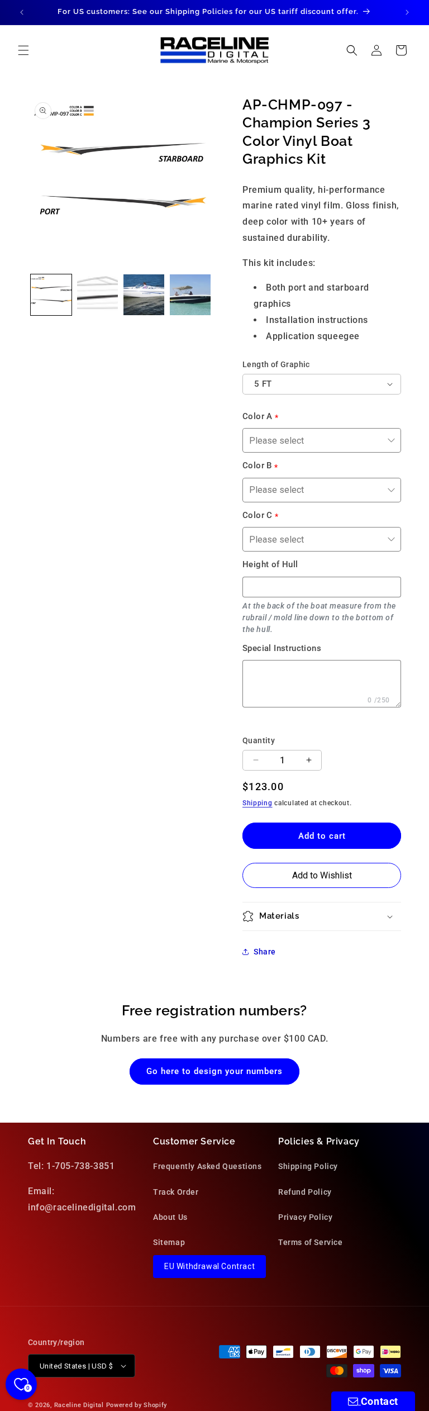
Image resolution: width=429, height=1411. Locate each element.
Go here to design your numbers (214, 1071)
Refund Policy (305, 1191)
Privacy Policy (305, 1217)
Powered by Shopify (137, 1405)
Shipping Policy (308, 1166)
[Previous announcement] (21, 12)
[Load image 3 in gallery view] (143, 294)
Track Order (176, 1191)
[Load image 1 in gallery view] (51, 294)
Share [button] (265, 951)
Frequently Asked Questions (207, 1166)
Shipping (257, 803)
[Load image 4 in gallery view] (190, 294)
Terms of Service (310, 1242)
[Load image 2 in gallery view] (97, 294)
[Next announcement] (407, 12)
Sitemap (169, 1242)
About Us (170, 1217)
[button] (23, 50)
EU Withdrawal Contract (209, 1266)
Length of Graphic (276, 364)
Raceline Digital (79, 1405)
